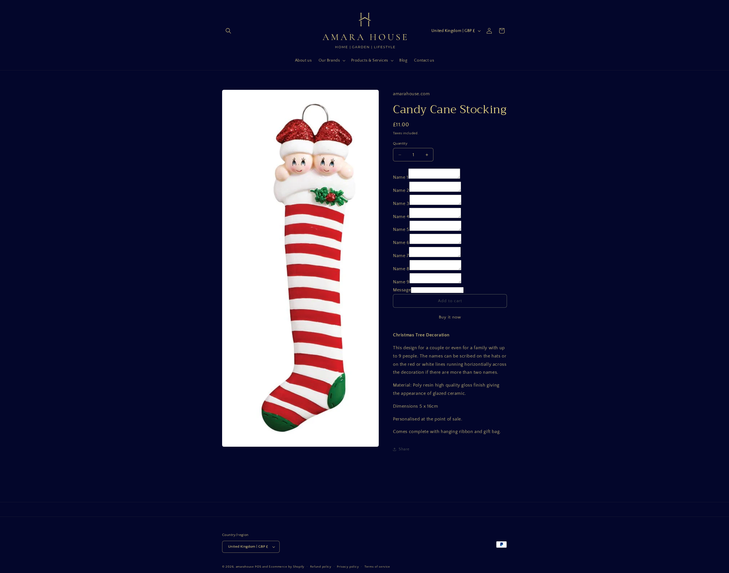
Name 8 (401, 268)
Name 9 (401, 282)
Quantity (400, 143)
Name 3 (401, 203)
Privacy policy (348, 566)
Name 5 (401, 229)
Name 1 (400, 177)
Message (402, 289)
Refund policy (320, 566)
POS (258, 566)
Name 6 (401, 242)
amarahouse (245, 566)
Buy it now (450, 317)
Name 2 (401, 190)
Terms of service (377, 566)
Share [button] (404, 449)
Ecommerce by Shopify (286, 566)
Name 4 (401, 216)
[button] (228, 31)
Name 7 (401, 255)
